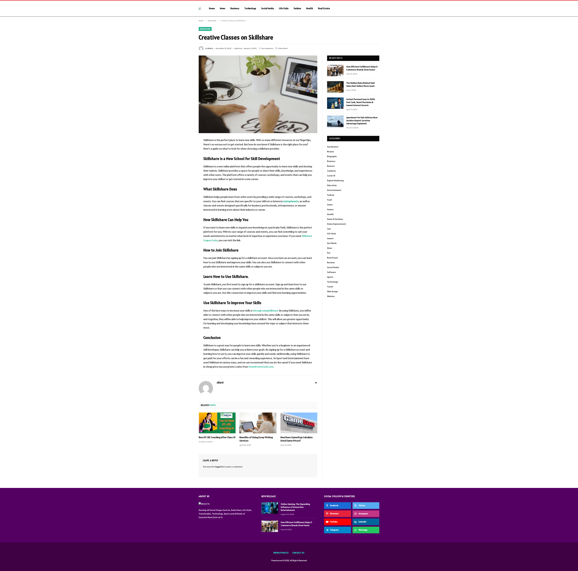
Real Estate (324, 8)
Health (309, 8)
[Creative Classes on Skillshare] (258, 94)
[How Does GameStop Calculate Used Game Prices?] (298, 423)
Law (329, 228)
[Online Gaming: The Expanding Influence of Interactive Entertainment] (269, 508)
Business (234, 8)
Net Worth (332, 243)
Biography (332, 156)
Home (212, 8)
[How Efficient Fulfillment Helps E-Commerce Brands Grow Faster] (335, 70)
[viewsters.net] (200, 8)
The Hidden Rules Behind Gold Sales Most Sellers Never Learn (360, 84)
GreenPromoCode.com (261, 366)
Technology (250, 8)
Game (330, 204)
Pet (328, 252)
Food (329, 199)
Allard (210, 48)
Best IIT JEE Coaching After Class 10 (217, 437)
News (222, 8)
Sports (330, 277)
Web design (332, 291)
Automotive (332, 146)
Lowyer (330, 238)
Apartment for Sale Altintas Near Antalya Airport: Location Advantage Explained (362, 120)
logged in (219, 466)
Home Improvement (336, 224)
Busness (331, 166)
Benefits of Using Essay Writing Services (256, 439)
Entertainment (334, 190)
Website (331, 296)
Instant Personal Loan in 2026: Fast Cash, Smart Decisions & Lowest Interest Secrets (360, 102)
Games (330, 209)
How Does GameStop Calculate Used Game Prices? (296, 439)
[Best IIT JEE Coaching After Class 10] (217, 423)
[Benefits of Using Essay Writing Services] (257, 423)
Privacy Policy (281, 553)
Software (331, 272)
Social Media (267, 8)
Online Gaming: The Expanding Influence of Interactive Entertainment (295, 507)
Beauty (330, 151)
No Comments (267, 48)
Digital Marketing (335, 180)
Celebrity (331, 170)
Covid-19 (331, 175)
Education (205, 29)
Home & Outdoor (335, 219)
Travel (330, 286)
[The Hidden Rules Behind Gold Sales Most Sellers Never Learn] (335, 87)
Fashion (297, 8)
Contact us (298, 553)
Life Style (284, 8)
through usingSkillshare (265, 310)
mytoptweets (290, 201)
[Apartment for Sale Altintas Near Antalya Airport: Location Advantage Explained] (335, 121)
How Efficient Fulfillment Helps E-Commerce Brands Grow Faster (362, 68)
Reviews (331, 262)
